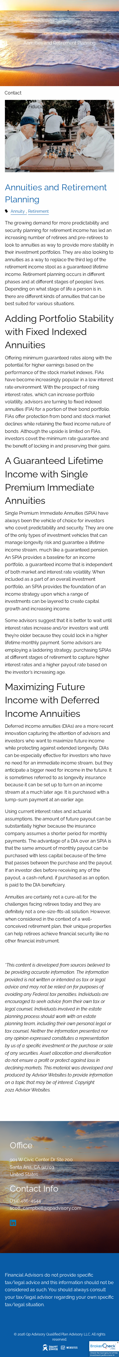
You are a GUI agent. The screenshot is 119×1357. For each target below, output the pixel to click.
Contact (13, 93)
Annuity (18, 211)
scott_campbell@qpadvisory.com (45, 1208)
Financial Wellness (24, 120)
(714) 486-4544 (25, 1200)
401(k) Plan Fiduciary (26, 106)
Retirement (38, 211)
